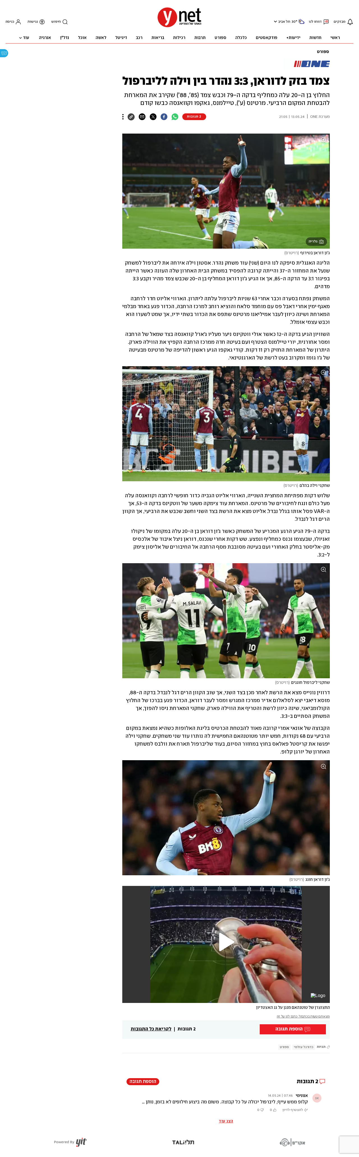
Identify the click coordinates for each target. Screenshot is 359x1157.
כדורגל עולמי (303, 1047)
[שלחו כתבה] (142, 116)
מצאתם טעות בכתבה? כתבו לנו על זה (303, 1016)
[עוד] (123, 116)
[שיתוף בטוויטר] (153, 116)
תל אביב (284, 21)
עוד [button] (26, 38)
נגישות (32, 21)
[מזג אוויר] (301, 23)
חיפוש (56, 21)
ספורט (323, 52)
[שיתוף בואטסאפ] (174, 116)
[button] (274, 21)
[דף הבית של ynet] (179, 26)
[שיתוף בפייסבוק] (163, 116)
